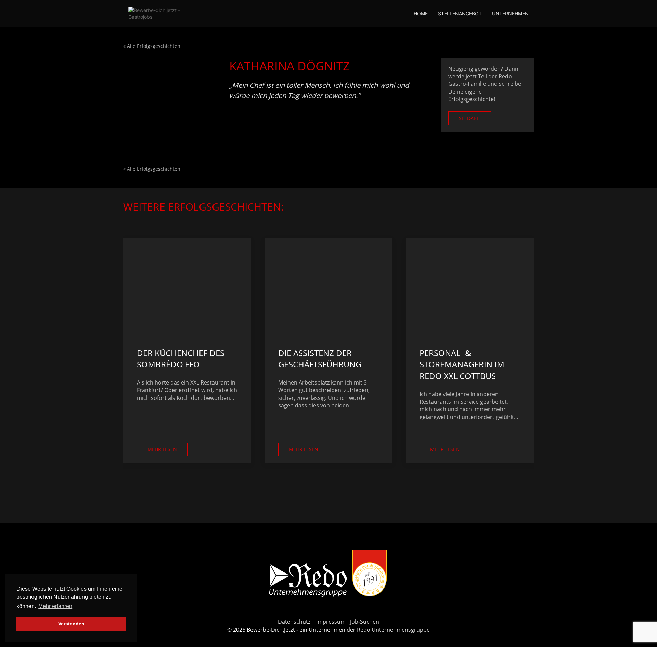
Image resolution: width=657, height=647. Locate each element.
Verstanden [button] (71, 623)
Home (421, 13)
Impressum (331, 621)
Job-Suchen (364, 621)
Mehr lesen (162, 449)
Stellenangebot (460, 13)
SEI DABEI (470, 118)
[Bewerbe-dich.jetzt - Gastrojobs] (162, 13)
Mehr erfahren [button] (55, 606)
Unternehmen (510, 13)
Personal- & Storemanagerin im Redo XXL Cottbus (462, 364)
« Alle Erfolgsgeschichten (151, 46)
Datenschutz (294, 621)
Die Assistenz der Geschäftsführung (319, 358)
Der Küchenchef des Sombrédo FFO (180, 358)
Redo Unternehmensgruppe (393, 629)
